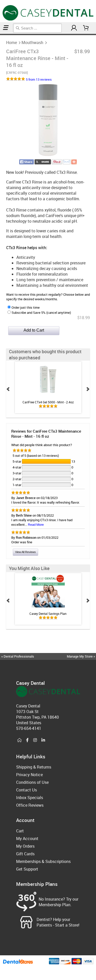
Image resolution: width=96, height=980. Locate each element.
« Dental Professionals (17, 656)
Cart (20, 831)
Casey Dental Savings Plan (48, 614)
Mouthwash (32, 42)
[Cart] (86, 28)
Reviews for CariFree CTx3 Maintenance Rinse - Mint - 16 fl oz (46, 434)
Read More (36, 524)
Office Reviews (30, 805)
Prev (8, 389)
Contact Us (26, 790)
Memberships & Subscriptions (43, 861)
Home (11, 42)
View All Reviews (25, 551)
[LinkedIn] (43, 740)
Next (88, 389)
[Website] (19, 740)
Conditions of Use (32, 782)
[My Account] (74, 28)
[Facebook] (27, 740)
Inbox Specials (29, 797)
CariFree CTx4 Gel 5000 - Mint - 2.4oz (48, 402)
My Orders (25, 846)
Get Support (27, 869)
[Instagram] (35, 740)
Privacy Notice (29, 774)
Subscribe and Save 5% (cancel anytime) (41, 312)
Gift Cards (25, 854)
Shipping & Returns (33, 767)
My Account (27, 838)
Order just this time (26, 307)
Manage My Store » (81, 656)
